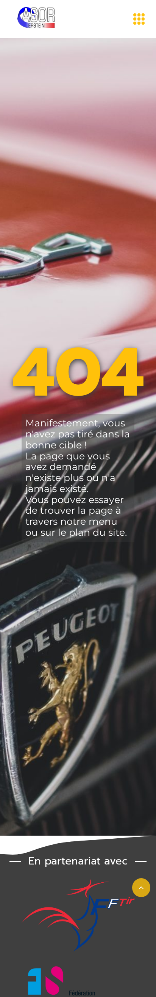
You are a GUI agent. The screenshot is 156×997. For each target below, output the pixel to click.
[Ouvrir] (139, 19)
